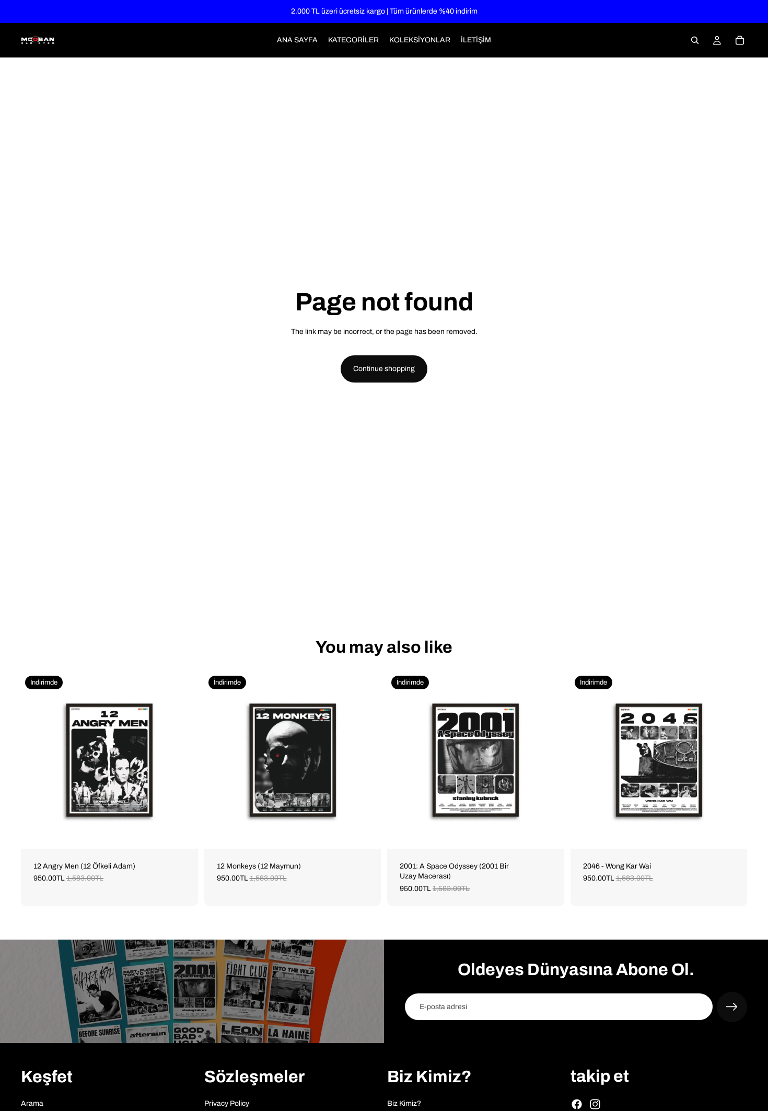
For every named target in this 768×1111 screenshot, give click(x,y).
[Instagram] (595, 1104)
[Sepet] (739, 40)
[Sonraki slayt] (182, 759)
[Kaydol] (732, 1007)
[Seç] (181, 832)
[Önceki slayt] (36, 759)
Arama (32, 1103)
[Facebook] (577, 1104)
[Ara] (694, 40)
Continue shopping (384, 369)
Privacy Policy (226, 1103)
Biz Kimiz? (404, 1103)
